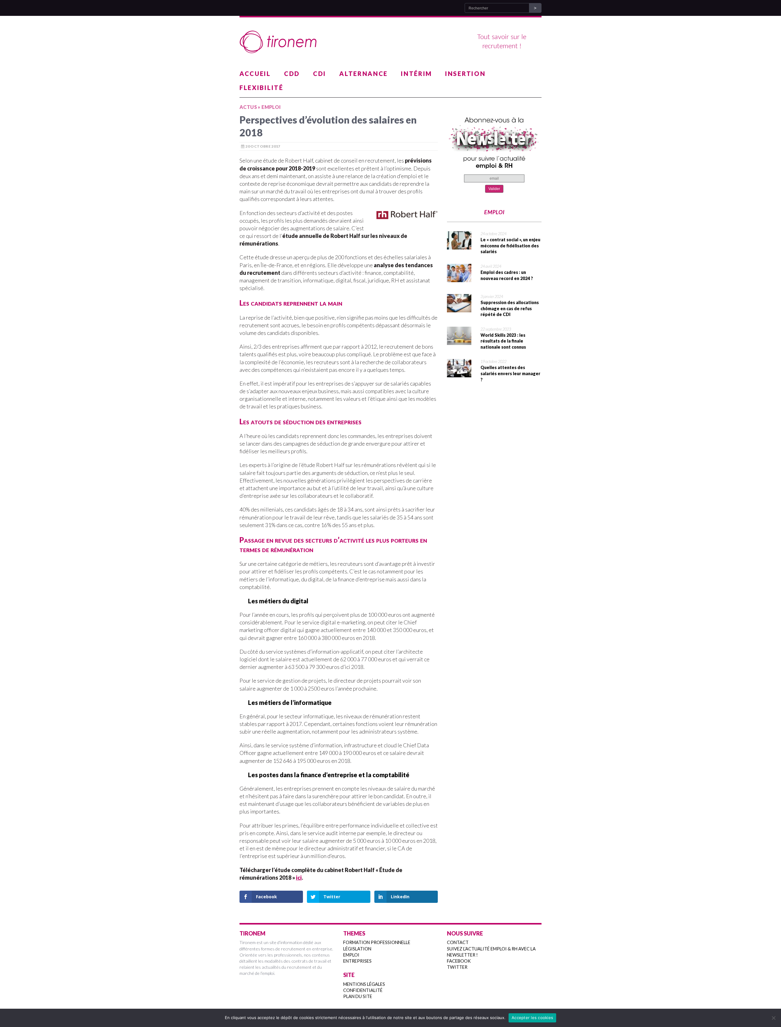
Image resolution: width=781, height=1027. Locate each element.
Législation (357, 948)
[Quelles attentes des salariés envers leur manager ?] (459, 373)
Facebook (459, 961)
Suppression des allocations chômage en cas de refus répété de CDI (509, 308)
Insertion (465, 73)
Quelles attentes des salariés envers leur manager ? (510, 373)
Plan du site (357, 996)
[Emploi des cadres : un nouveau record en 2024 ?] (459, 278)
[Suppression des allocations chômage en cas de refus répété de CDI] (459, 308)
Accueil (255, 73)
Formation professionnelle (376, 942)
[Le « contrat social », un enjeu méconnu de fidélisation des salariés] (459, 245)
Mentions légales (364, 984)
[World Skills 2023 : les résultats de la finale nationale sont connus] (459, 341)
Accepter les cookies (532, 1017)
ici (299, 877)
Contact (458, 942)
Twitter (457, 967)
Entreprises (357, 961)
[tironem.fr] (390, 42)
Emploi (351, 954)
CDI (319, 73)
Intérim (416, 73)
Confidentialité (363, 990)
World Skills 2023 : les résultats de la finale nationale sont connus (503, 341)
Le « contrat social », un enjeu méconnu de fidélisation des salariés (510, 245)
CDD (292, 73)
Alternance (363, 73)
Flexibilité (261, 87)
